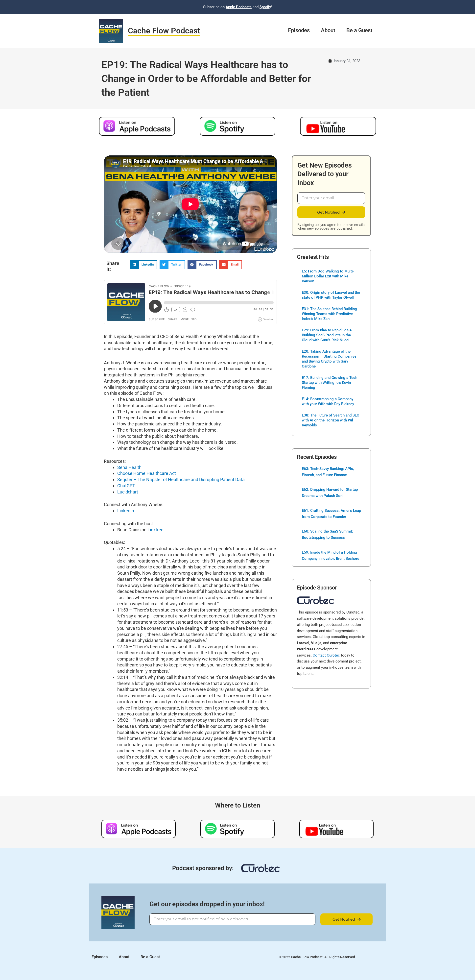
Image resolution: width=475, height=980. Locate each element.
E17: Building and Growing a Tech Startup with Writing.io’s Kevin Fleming (329, 382)
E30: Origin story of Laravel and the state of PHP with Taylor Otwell (331, 295)
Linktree (155, 529)
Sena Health (129, 467)
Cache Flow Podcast (164, 30)
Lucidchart (127, 491)
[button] (143, 264)
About (328, 30)
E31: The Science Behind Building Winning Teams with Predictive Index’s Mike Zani (329, 314)
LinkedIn (125, 510)
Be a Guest (359, 30)
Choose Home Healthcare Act (146, 473)
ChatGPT (126, 485)
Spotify (265, 7)
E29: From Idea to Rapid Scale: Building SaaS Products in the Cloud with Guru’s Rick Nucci (327, 335)
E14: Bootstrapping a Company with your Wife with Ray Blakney (328, 401)
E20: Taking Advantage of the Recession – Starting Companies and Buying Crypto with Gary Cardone (329, 358)
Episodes (299, 30)
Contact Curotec (326, 655)
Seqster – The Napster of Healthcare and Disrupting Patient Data (181, 479)
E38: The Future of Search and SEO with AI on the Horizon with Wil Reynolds (330, 420)
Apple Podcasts (239, 7)
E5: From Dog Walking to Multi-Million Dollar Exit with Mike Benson (328, 276)
